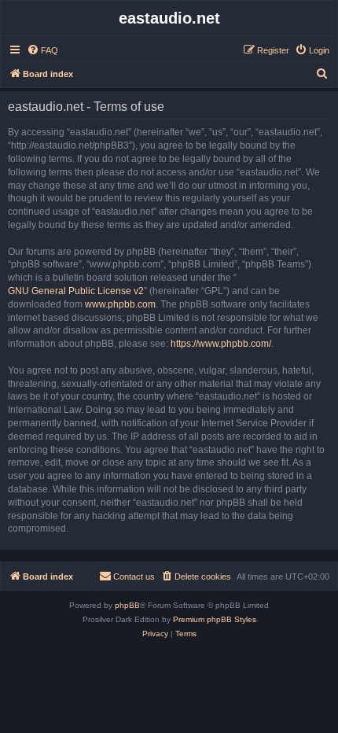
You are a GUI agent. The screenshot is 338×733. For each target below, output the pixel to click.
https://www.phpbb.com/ (221, 343)
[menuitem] (42, 50)
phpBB (127, 605)
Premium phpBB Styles (214, 619)
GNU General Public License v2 (76, 291)
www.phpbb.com (120, 304)
